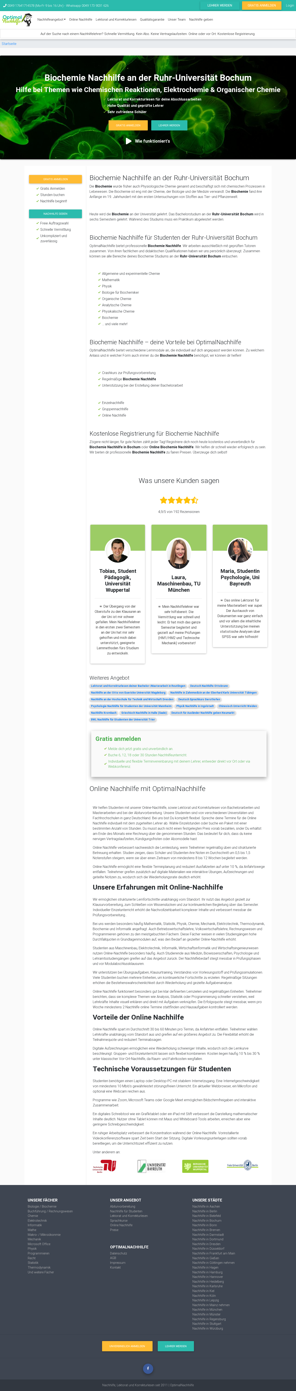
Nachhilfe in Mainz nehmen (211, 1305)
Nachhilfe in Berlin (204, 1211)
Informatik (35, 1225)
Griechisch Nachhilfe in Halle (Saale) (144, 712)
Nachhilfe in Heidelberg (208, 1282)
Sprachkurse (118, 1221)
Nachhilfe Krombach (103, 712)
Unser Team (177, 19)
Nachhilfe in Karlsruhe (207, 1286)
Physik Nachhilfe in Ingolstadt (195, 706)
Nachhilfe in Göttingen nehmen (213, 1263)
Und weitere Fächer (41, 1272)
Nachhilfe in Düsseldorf (208, 1249)
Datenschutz (118, 1253)
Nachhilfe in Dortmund (207, 1239)
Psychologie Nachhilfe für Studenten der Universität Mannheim (131, 706)
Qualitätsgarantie (152, 19)
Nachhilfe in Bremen (206, 1230)
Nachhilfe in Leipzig (205, 1300)
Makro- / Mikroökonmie (44, 1235)
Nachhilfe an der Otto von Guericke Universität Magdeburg (128, 692)
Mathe (32, 1230)
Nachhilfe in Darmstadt (208, 1235)
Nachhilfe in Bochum (206, 1221)
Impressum (117, 1263)
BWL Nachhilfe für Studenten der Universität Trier (123, 719)
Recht (32, 1258)
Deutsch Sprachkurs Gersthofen (199, 699)
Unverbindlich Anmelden (127, 1346)
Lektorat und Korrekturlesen (116, 19)
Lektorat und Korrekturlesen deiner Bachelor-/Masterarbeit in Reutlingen (138, 685)
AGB (113, 1258)
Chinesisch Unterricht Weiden (238, 706)
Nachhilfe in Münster (206, 1314)
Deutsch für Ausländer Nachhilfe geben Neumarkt (202, 712)
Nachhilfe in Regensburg (209, 1319)
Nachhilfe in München (207, 1310)
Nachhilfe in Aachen (206, 1206)
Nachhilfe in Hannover (207, 1277)
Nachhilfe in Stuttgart (206, 1324)
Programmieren (38, 1253)
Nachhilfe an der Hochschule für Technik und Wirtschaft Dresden (132, 699)
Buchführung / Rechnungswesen (50, 1211)
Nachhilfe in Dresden (206, 1244)
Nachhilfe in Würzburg (207, 1328)
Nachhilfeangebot (50, 19)
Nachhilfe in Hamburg (207, 1272)
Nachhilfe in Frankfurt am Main (213, 1253)
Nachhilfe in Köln (204, 1296)
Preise (114, 1230)
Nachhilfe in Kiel (203, 1291)
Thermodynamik (39, 1267)
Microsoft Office (39, 1244)
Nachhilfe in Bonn (204, 1225)
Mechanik (34, 1239)
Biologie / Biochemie (42, 1206)
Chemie (33, 1216)
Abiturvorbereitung (122, 1206)
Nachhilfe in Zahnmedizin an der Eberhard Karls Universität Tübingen (213, 692)
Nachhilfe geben (201, 19)
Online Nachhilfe (80, 19)
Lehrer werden (220, 5)
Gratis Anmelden (262, 5)
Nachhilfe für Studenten (126, 1211)
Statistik (33, 1263)
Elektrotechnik (37, 1221)
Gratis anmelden (55, 179)
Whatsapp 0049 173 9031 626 (87, 5)
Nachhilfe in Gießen (205, 1258)
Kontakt (115, 1267)
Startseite (9, 43)
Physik (32, 1249)
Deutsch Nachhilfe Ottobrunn (209, 685)
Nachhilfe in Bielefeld (206, 1216)
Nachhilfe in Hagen (205, 1267)
